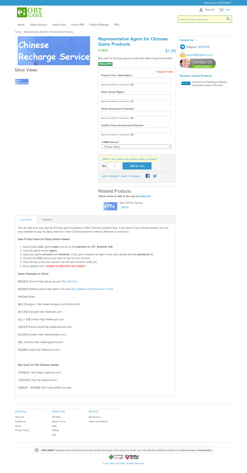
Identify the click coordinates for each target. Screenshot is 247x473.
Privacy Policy (22, 430)
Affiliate (55, 430)
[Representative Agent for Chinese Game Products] (22, 81)
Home (21, 24)
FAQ (116, 24)
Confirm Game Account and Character (122, 125)
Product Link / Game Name (116, 75)
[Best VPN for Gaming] (110, 206)
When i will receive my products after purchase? (130, 159)
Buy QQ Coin (69, 281)
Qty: (104, 166)
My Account (94, 416)
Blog (54, 425)
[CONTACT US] (198, 63)
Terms (18, 425)
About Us (19, 416)
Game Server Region (112, 92)
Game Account (38, 24)
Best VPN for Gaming (131, 202)
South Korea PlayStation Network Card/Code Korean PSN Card (209, 83)
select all (144, 196)
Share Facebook (148, 176)
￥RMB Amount (109, 142)
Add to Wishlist (110, 176)
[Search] (228, 19)
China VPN (105, 64)
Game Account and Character (117, 108)
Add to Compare (131, 176)
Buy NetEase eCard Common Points (92, 289)
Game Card (59, 24)
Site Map (56, 416)
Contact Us (20, 421)
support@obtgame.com (199, 55)
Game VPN (77, 24)
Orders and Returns (98, 421)
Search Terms (58, 421)
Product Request (99, 24)
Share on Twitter (155, 176)
